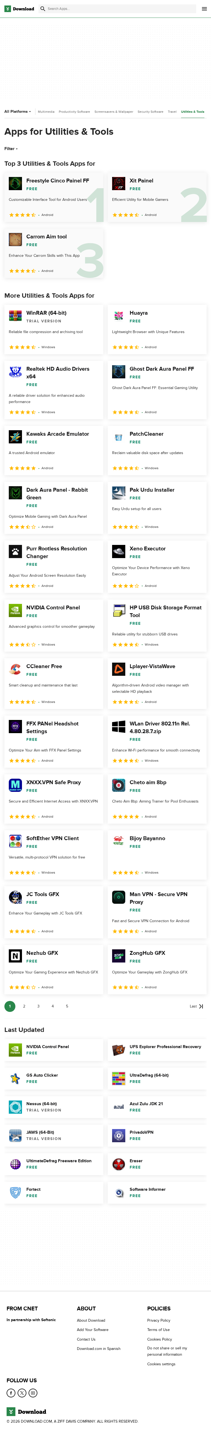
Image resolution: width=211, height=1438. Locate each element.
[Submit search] (42, 8)
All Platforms (16, 111)
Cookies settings (161, 1364)
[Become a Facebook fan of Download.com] (11, 1393)
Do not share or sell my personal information (167, 1351)
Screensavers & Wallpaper (114, 112)
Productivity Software (74, 112)
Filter (9, 148)
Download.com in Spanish (99, 1348)
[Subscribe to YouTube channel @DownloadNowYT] (33, 1393)
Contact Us (86, 1339)
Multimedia (46, 112)
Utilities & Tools (192, 112)
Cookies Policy (159, 1339)
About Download (91, 1320)
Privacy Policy (158, 1320)
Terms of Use (158, 1329)
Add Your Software (93, 1329)
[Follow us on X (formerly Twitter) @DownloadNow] (22, 1393)
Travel (172, 112)
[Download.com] (19, 8)
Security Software (150, 112)
